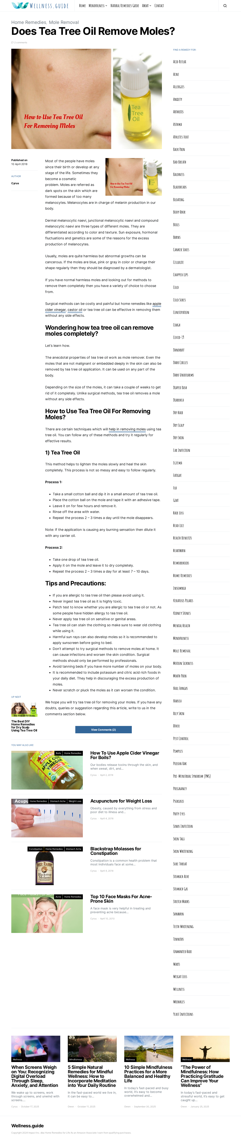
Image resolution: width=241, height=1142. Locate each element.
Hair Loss (178, 512)
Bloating (178, 199)
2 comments (20, 42)
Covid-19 (178, 337)
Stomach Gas (180, 888)
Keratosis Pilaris (183, 600)
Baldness (178, 174)
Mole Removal (64, 22)
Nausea (177, 700)
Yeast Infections (183, 1014)
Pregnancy (180, 788)
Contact (159, 5)
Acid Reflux (179, 61)
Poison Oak (180, 763)
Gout (175, 500)
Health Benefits (182, 537)
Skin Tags (179, 838)
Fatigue (177, 475)
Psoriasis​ (178, 801)
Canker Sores (181, 249)
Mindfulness (96, 5)
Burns (177, 237)
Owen (71, 1106)
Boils (58, 753)
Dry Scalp (178, 425)
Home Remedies (28, 22)
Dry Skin (178, 437)
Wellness (179, 989)
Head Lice (178, 525)
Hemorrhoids (181, 562)
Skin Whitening (183, 851)
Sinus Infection (183, 826)
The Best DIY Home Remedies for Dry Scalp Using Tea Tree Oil (24, 725)
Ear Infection (181, 450)
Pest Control (180, 738)
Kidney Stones (182, 613)
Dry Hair (178, 412)
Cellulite (178, 262)
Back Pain (179, 149)
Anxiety (177, 99)
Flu (175, 487)
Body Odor (179, 212)
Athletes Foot (181, 136)
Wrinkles (179, 1001)
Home (82, 5)
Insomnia (179, 588)
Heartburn (179, 550)
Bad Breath (179, 161)
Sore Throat (180, 863)
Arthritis (178, 111)
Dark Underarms (183, 374)
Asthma (177, 124)
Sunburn (178, 913)
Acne (58, 896)
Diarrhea (178, 399)
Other (176, 725)
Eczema (177, 462)
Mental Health (181, 625)
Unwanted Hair (182, 951)
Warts (176, 964)
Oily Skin (178, 713)
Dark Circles (180, 362)
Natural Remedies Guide (125, 5)
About (145, 5)
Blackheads (180, 186)
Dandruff (178, 349)
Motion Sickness (183, 663)
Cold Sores (179, 299)
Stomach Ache (58, 801)
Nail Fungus (180, 688)
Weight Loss (75, 801)
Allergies (178, 86)
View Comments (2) (103, 729)
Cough (176, 324)
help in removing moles (127, 429)
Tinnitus (178, 939)
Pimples (178, 751)
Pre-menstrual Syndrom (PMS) (192, 776)
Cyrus (15, 183)
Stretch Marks (181, 901)
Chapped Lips (180, 274)
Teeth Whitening (183, 926)
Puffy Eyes (179, 813)
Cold (176, 287)
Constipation (35, 849)
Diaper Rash (180, 387)
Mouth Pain (180, 675)
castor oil (75, 310)
